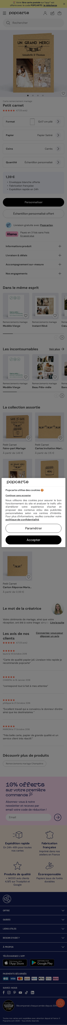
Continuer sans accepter (18, 495)
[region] (33, 512)
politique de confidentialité (22, 519)
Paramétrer (33, 528)
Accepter (33, 540)
